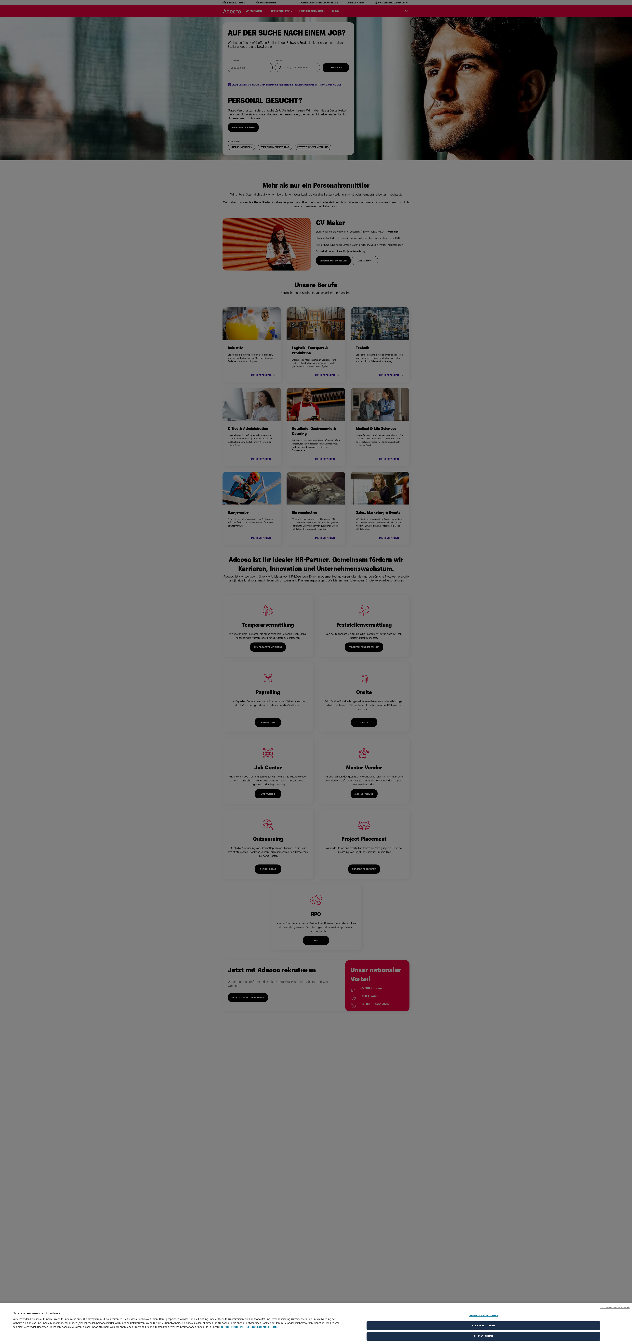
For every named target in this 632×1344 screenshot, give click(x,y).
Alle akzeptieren (483, 1325)
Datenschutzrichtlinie (262, 1327)
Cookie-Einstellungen (483, 1315)
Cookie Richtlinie (233, 1327)
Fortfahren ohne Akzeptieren (615, 1307)
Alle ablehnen (483, 1336)
